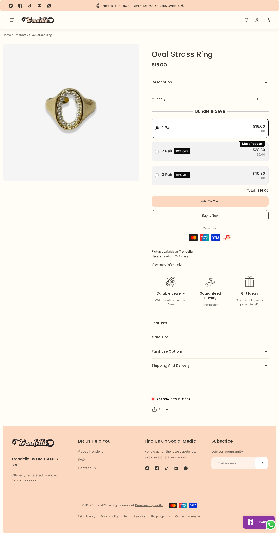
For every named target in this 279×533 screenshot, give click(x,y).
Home (7, 35)
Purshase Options (167, 351)
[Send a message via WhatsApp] (271, 525)
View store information (167, 264)
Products (20, 35)
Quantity (158, 99)
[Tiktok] (30, 5)
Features (159, 323)
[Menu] (11, 20)
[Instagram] (10, 5)
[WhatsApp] (49, 5)
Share (163, 409)
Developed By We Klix (149, 505)
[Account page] (257, 20)
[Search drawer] (247, 20)
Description (162, 82)
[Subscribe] (261, 463)
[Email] (39, 5)
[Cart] (267, 20)
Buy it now (210, 215)
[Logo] (37, 20)
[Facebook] (20, 5)
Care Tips (160, 337)
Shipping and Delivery (171, 365)
